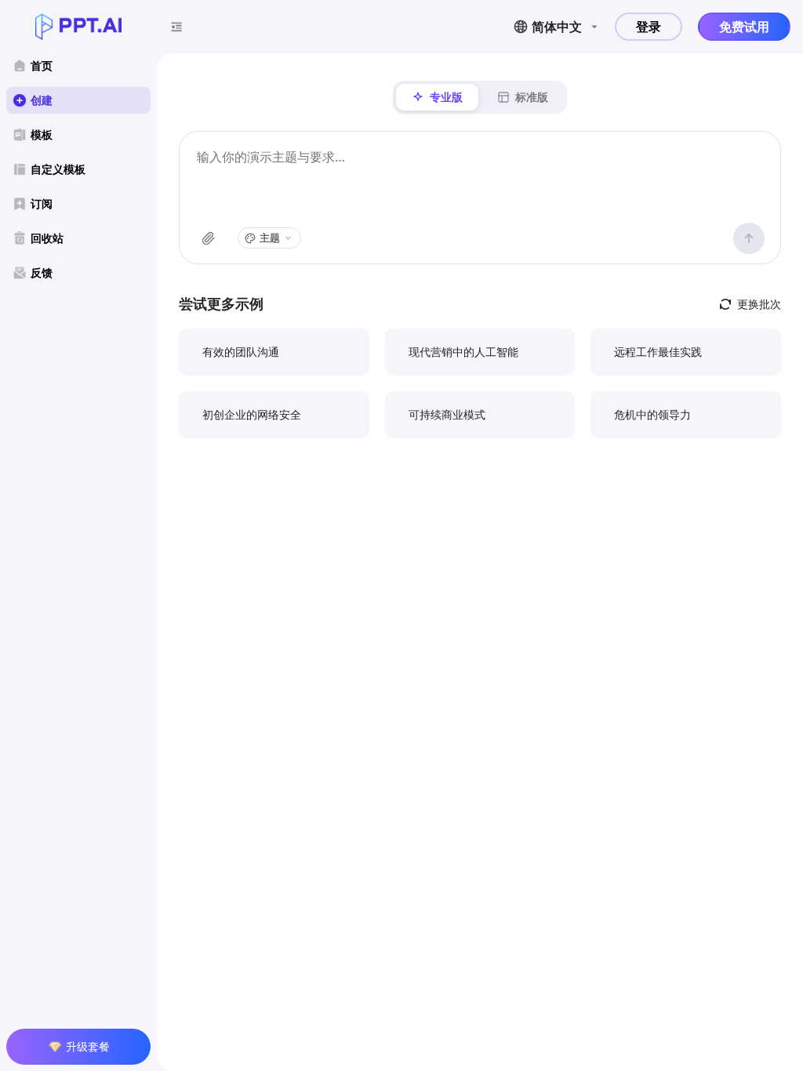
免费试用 (744, 26)
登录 (648, 26)
